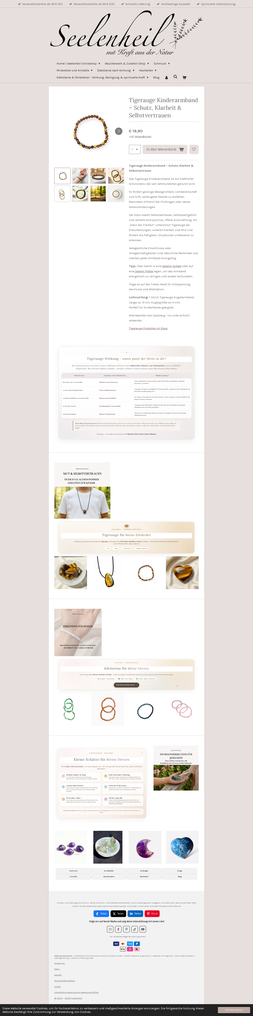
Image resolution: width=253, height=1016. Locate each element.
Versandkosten (142, 136)
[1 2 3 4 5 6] (135, 149)
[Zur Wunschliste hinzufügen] (194, 149)
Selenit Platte (144, 271)
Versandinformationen (64, 980)
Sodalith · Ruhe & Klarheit (126, 678)
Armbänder (109, 871)
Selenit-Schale (171, 266)
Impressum (59, 963)
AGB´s (57, 969)
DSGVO (57, 986)
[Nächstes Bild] (118, 131)
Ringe (179, 871)
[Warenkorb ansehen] (184, 77)
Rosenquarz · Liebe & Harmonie (107, 678)
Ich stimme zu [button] (234, 1010)
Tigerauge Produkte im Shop (148, 328)
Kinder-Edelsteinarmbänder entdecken (126, 685)
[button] (62, 176)
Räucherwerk (108, 876)
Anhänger (144, 871)
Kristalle (73, 876)
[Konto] (166, 77)
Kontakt (58, 975)
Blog (180, 876)
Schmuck (73, 871)
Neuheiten (144, 876)
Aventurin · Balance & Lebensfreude (146, 678)
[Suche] (175, 76)
